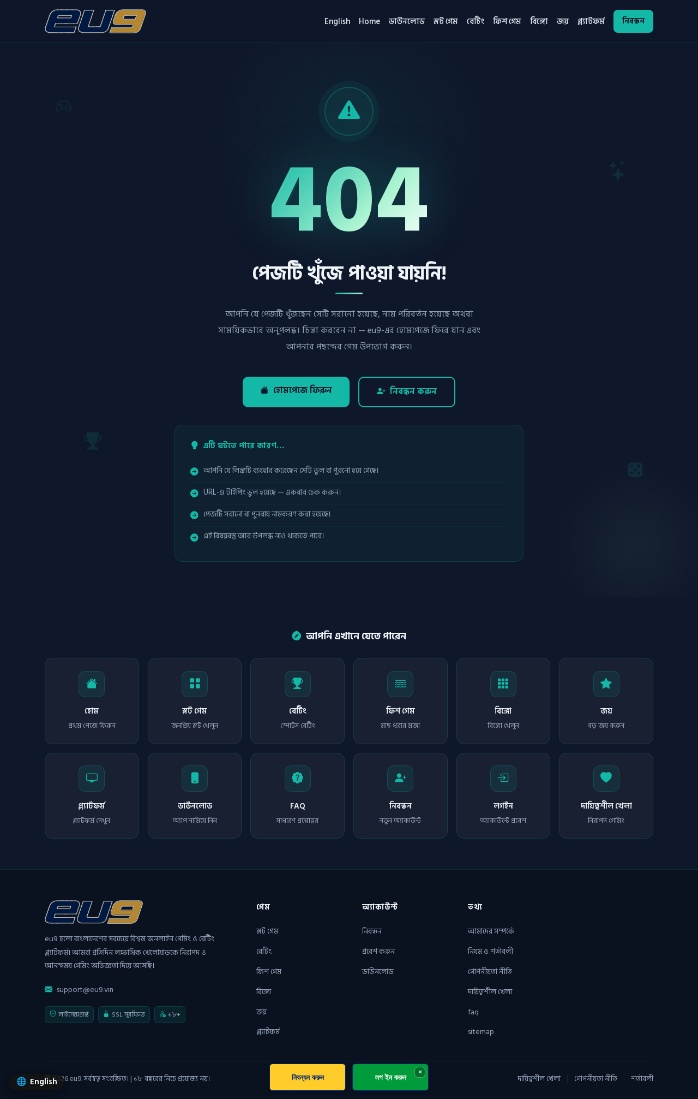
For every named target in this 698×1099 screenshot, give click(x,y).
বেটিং (475, 21)
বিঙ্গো (539, 21)
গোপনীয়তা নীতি (490, 971)
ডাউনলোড (407, 21)
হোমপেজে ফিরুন (302, 390)
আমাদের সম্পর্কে (491, 931)
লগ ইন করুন (390, 1077)
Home (369, 21)
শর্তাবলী (642, 1079)
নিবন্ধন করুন (413, 392)
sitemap (481, 1031)
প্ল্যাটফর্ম (591, 21)
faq (473, 1012)
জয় (563, 21)
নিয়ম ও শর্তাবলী (490, 951)
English (337, 21)
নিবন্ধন (633, 21)
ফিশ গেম (507, 21)
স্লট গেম (446, 21)
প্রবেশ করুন (378, 951)
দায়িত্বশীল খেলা (490, 991)
